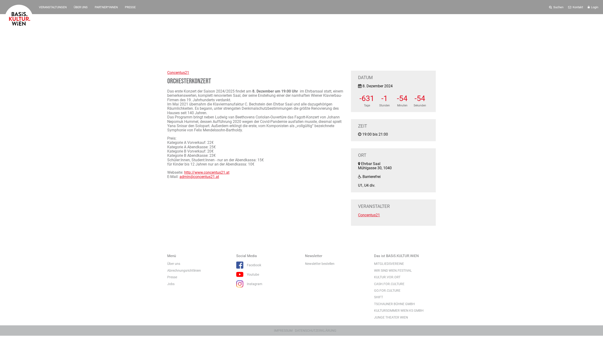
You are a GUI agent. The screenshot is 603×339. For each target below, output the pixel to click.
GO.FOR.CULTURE (387, 290)
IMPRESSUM (283, 330)
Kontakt (577, 7)
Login (594, 7)
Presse (172, 277)
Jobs (171, 284)
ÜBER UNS (81, 7)
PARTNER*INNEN (106, 7)
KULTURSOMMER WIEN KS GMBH (399, 310)
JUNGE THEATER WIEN (391, 317)
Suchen (558, 7)
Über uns (173, 264)
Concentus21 (178, 72)
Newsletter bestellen (319, 264)
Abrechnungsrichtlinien (184, 270)
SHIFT (378, 297)
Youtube (253, 274)
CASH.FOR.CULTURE (389, 284)
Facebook (254, 265)
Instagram (254, 284)
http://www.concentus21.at (206, 172)
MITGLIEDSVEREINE (389, 264)
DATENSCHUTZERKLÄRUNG (315, 330)
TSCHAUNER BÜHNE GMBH (394, 304)
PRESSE (130, 7)
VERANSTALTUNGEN (53, 7)
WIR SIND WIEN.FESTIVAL (393, 270)
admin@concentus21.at (199, 176)
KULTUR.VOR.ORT (387, 277)
